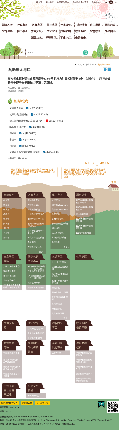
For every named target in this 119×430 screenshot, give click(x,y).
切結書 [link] (12, 133)
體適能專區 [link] (57, 309)
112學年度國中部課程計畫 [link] (84, 227)
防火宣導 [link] (52, 31)
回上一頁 (89, 163)
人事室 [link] (6, 233)
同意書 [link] (12, 146)
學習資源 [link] (56, 214)
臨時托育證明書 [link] (17, 127)
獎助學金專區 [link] (104, 64)
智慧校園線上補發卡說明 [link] (11, 375)
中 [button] (111, 2)
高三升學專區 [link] (58, 233)
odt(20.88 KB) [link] (38, 127)
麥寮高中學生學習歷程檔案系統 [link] (84, 379)
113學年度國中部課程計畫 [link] (84, 220)
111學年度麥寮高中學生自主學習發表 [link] (12, 286)
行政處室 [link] (22, 24)
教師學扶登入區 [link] (35, 247)
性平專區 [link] (22, 31)
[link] (101, 404)
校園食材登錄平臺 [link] (82, 31)
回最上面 (104, 163)
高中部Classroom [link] (60, 209)
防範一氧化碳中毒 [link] (36, 328)
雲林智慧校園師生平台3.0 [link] (36, 231)
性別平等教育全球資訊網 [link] (60, 282)
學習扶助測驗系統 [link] (60, 223)
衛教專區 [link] (56, 288)
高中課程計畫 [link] (82, 214)
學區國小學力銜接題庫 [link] (33, 347)
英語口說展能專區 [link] (38, 37)
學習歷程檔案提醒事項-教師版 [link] (84, 361)
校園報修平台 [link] (63, 2)
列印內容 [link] (105, 69)
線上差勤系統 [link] (34, 209)
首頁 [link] (79, 64)
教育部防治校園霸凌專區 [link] (60, 275)
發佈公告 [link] (96, 2)
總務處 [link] (6, 214)
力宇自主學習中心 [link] (11, 266)
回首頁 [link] (39, 2)
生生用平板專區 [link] (59, 262)
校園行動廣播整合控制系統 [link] (36, 224)
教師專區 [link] (37, 24)
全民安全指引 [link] (82, 37)
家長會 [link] (6, 237)
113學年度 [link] (56, 353)
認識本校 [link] (7, 24)
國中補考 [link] (56, 228)
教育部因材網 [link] (9, 276)
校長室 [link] (6, 200)
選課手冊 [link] (56, 242)
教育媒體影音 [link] (34, 283)
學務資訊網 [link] (57, 304)
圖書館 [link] (6, 223)
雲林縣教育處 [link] (34, 200)
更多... (42, 251)
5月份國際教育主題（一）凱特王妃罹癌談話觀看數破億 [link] (36, 268)
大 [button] (116, 2)
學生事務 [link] (32, 242)
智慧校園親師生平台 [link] (11, 354)
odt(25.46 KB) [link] (52, 152)
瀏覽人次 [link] (4, 411)
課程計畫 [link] (82, 24)
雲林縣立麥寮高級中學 (59, 13)
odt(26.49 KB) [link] (29, 146)
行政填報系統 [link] (67, 24)
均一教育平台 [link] (9, 280)
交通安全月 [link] (37, 31)
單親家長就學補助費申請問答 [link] (24, 152)
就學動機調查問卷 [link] (18, 114)
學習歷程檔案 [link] (53, 37)
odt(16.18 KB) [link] (29, 133)
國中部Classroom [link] (60, 205)
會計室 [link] (6, 228)
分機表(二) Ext (68, 424)
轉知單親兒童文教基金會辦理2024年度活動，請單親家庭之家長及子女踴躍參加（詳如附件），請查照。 (33, 172)
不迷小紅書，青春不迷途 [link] (67, 37)
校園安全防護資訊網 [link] (60, 268)
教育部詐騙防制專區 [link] (60, 298)
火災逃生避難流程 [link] (36, 333)
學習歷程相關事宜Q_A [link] (84, 368)
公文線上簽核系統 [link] (36, 237)
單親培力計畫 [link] (16, 108)
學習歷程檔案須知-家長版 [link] (84, 354)
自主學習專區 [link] (97, 24)
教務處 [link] (6, 205)
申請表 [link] (12, 139)
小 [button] (106, 2)
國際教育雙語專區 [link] (33, 258)
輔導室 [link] (6, 219)
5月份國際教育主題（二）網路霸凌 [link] (36, 277)
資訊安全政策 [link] (43, 403)
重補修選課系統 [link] (59, 237)
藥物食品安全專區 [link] (60, 292)
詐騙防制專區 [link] (67, 31)
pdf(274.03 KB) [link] (56, 121)
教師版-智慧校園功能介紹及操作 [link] (11, 368)
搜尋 (85, 52)
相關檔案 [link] (21, 101)
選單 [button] (113, 182)
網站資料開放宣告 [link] (9, 403)
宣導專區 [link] (7, 31)
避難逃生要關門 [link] (35, 338)
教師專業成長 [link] (34, 205)
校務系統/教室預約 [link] (36, 214)
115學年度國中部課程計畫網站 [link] (84, 201)
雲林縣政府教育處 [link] (80, 2)
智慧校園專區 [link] (97, 31)
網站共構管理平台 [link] (36, 219)
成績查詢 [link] (56, 200)
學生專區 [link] (52, 24)
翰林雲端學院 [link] (9, 271)
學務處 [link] (6, 209)
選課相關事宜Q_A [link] (84, 374)
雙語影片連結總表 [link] (36, 287)
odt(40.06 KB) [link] (29, 139)
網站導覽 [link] (50, 2)
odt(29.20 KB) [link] (41, 114)
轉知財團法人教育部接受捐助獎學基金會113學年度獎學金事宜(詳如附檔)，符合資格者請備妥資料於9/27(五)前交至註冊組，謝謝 (85, 173)
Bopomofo (109, 69)
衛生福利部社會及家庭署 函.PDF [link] (26, 121)
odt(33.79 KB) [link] (36, 108)
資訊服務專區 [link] (58, 313)
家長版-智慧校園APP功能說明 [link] (10, 361)
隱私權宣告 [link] (27, 403)
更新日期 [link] (4, 407)
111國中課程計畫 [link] (83, 233)
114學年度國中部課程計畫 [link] (84, 208)
